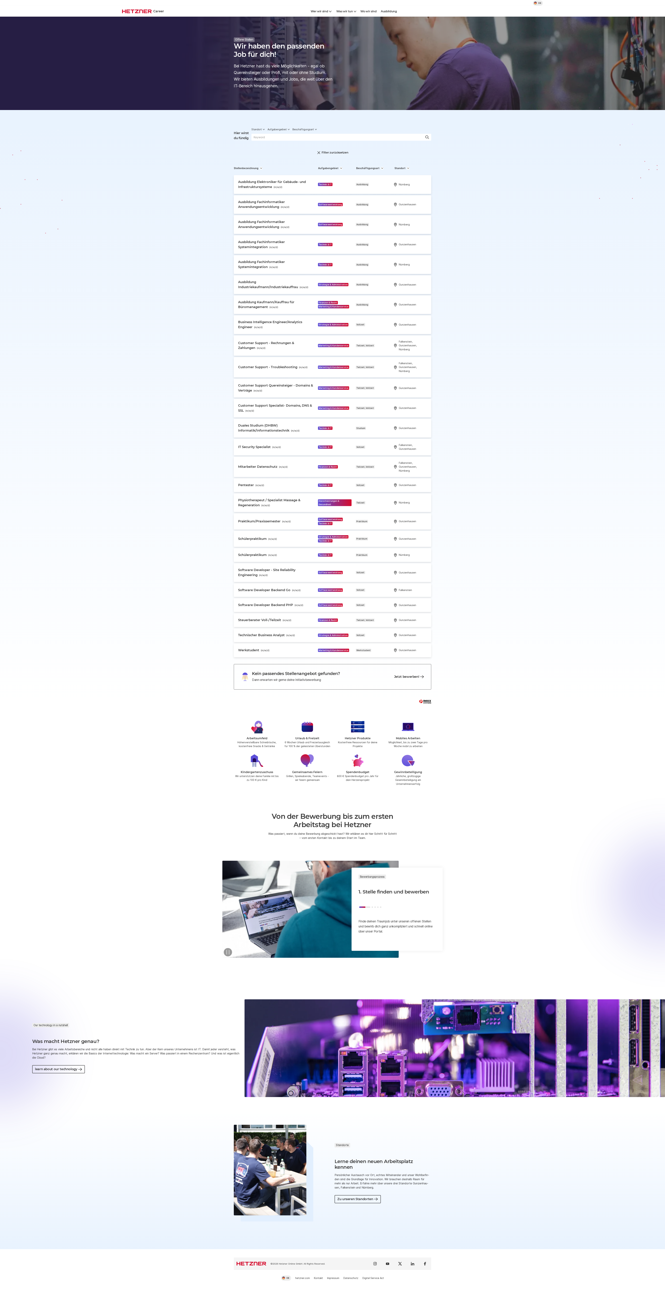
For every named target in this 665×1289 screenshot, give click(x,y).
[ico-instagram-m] (375, 1263)
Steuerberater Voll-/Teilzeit (264, 620)
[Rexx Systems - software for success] (425, 702)
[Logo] (251, 1263)
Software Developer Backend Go (269, 590)
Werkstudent (254, 650)
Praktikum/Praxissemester (264, 521)
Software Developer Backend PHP (270, 605)
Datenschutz (350, 1278)
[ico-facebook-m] (425, 1263)
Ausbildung (389, 11)
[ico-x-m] (400, 1263)
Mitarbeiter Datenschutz (263, 467)
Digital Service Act (373, 1278)
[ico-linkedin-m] (412, 1263)
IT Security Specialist (259, 447)
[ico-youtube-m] (387, 1263)
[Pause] (228, 952)
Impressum (333, 1278)
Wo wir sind (368, 11)
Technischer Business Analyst (266, 635)
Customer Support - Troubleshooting (273, 367)
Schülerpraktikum (257, 539)
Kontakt (318, 1278)
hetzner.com (302, 1278)
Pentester (251, 485)
